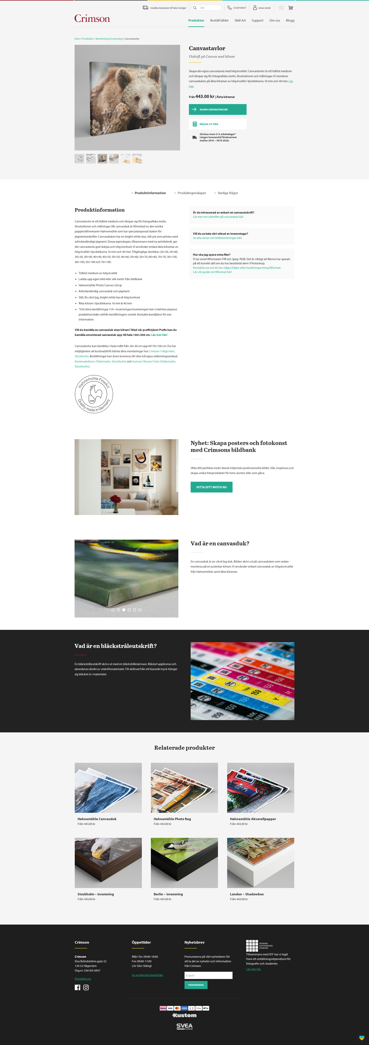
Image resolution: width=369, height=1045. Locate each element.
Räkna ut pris (209, 124)
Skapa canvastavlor (214, 109)
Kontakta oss (83, 979)
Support (257, 20)
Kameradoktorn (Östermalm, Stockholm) (100, 361)
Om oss (274, 20)
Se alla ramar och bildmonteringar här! (217, 238)
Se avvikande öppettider (147, 975)
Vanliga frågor (228, 193)
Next (175, 99)
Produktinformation (150, 193)
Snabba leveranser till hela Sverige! (168, 8)
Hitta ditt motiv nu (211, 487)
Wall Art (240, 20)
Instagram (86, 987)
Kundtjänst (239, 7)
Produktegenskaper (192, 193)
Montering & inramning (109, 38)
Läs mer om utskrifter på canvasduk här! (218, 217)
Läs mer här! (159, 335)
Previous (79, 99)
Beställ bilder (219, 20)
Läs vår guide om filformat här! (212, 272)
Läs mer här (253, 969)
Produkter (196, 20)
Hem (77, 38)
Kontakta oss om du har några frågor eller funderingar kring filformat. (237, 268)
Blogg (290, 20)
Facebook (78, 987)
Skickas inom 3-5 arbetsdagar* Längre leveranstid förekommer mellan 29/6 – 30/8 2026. (218, 137)
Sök (195, 7)
